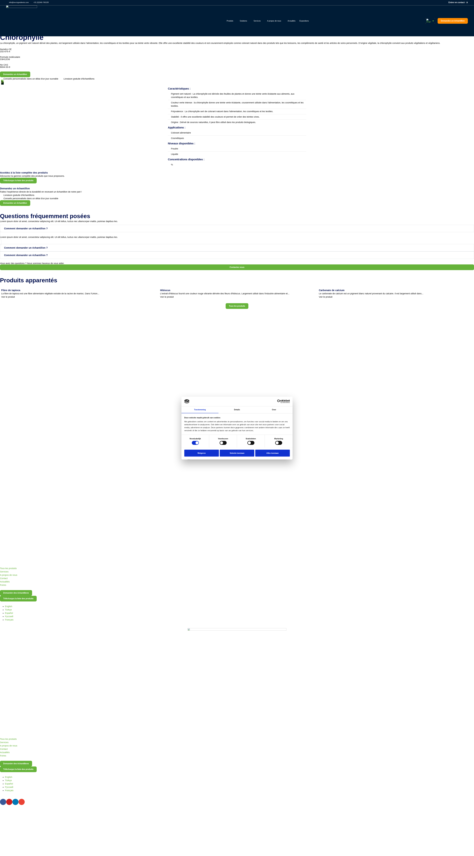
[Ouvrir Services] (262, 21)
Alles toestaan (272, 453)
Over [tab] (274, 409)
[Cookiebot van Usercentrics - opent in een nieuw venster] (279, 401)
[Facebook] (3, 802)
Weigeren (202, 453)
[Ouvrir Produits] (235, 21)
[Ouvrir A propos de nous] (283, 21)
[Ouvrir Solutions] (249, 21)
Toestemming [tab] (200, 409)
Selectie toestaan (237, 453)
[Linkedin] (15, 802)
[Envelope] (22, 802)
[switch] (223, 443)
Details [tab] (237, 409)
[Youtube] (9, 802)
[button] (430, 21)
